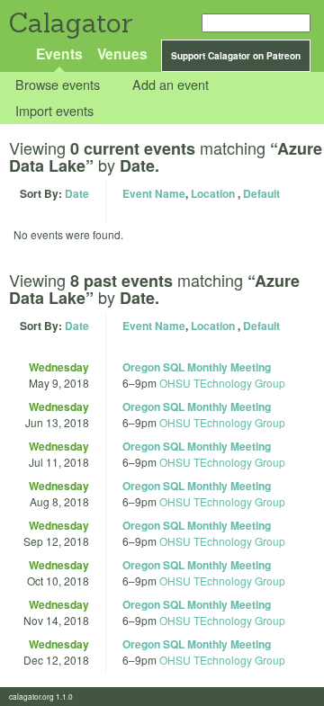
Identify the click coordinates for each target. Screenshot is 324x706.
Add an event (170, 85)
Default (261, 193)
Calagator (69, 23)
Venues (122, 53)
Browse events (57, 85)
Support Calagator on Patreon (236, 55)
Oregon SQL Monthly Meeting (196, 367)
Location (213, 193)
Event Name (153, 193)
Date (77, 193)
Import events (54, 110)
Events (59, 53)
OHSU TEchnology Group (222, 382)
